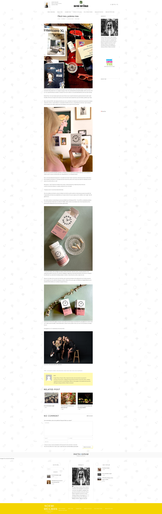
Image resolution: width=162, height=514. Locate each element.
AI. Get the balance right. (49, 405)
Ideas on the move (109, 508)
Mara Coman (72, 370)
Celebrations (78, 508)
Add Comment (90, 415)
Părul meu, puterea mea (68, 16)
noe (55, 375)
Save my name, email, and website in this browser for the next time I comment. (61, 444)
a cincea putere (49, 370)
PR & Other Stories (98, 508)
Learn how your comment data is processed (69, 446)
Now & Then (70, 508)
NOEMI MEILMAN (55, 2)
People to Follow (87, 508)
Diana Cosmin (66, 370)
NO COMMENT (51, 416)
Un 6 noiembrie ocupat (107, 473)
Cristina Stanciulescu (60, 370)
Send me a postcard (63, 510)
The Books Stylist (105, 468)
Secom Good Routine (78, 370)
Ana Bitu (54, 370)
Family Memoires (62, 508)
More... (57, 4)
